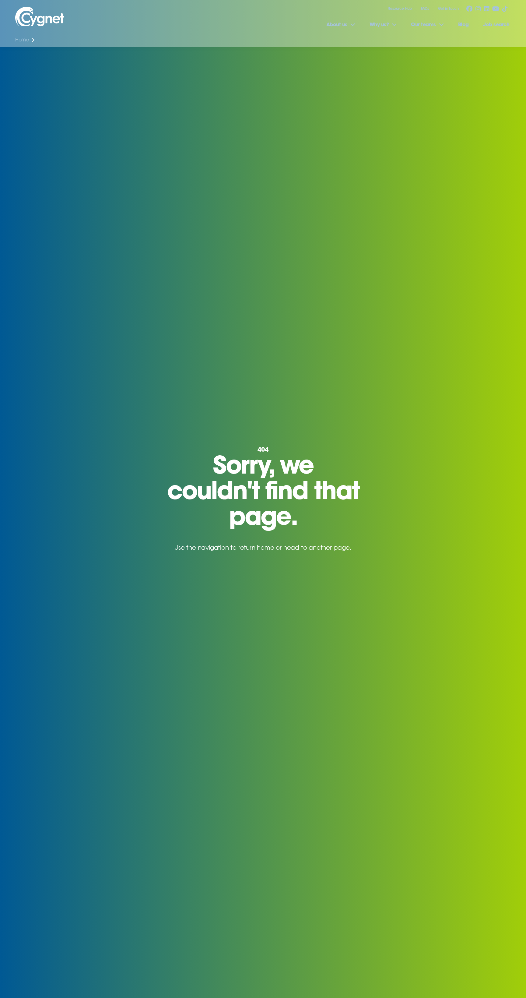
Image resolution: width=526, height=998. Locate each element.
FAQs (425, 9)
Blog (463, 25)
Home (22, 40)
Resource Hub (400, 9)
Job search (496, 25)
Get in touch (448, 9)
